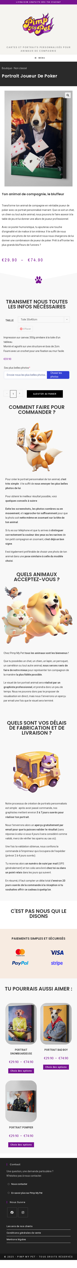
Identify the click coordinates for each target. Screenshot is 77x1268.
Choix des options (21, 1071)
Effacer (27, 329)
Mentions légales (16, 1239)
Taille (9, 320)
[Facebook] (12, 1212)
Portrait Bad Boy (56, 1049)
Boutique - (7, 68)
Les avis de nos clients (20, 1226)
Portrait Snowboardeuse (21, 1051)
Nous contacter (19, 1184)
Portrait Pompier (21, 1127)
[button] (68, 95)
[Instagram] (23, 1212)
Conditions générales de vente (24, 1232)
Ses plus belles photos (22, 367)
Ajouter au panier (44, 394)
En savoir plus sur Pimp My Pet (26, 1193)
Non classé (20, 68)
